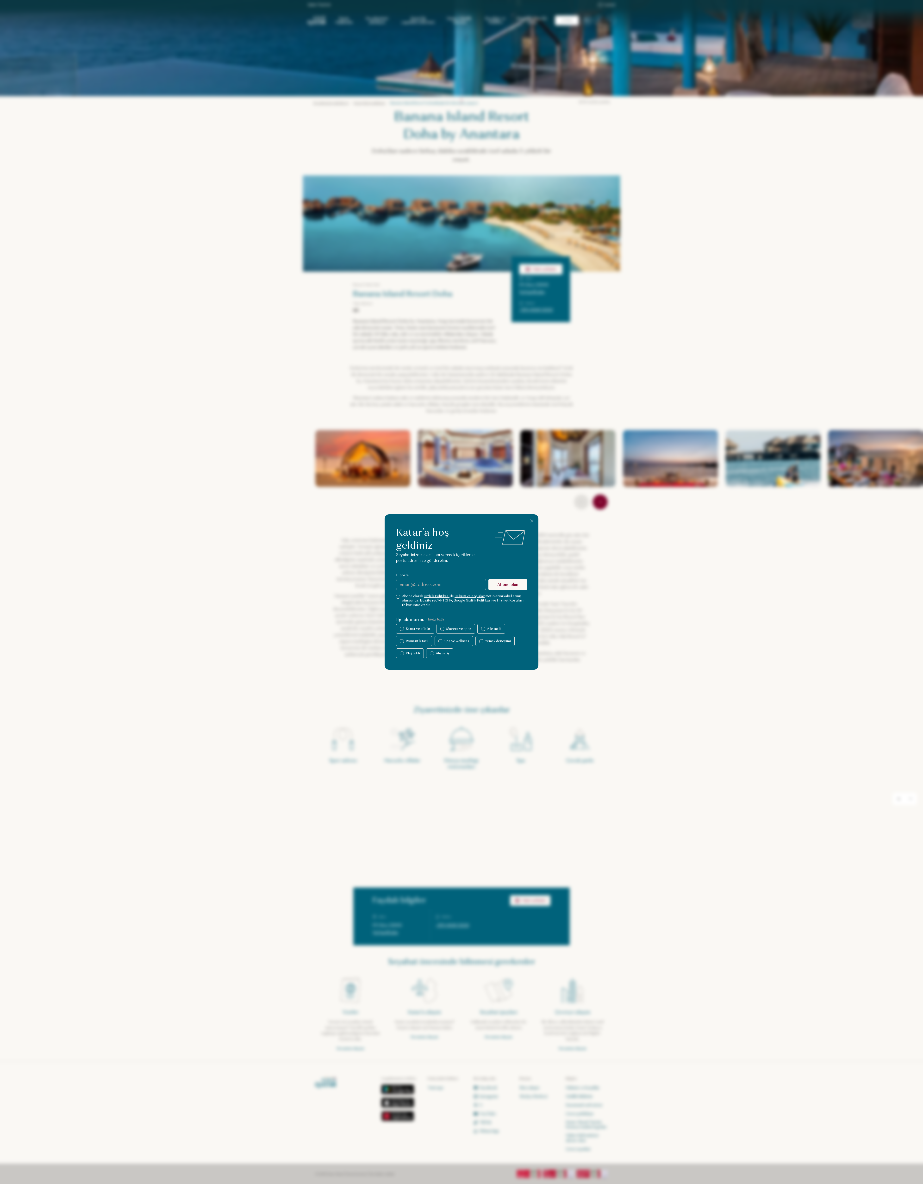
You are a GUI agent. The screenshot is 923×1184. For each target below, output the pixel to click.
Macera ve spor (458, 629)
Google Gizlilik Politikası (473, 600)
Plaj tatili (413, 653)
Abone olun (507, 584)
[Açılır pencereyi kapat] (532, 521)
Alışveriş (442, 653)
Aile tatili (494, 629)
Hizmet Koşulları (510, 600)
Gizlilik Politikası (436, 596)
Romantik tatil (417, 641)
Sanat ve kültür (418, 629)
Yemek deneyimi (498, 641)
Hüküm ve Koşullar (470, 596)
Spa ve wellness (456, 641)
